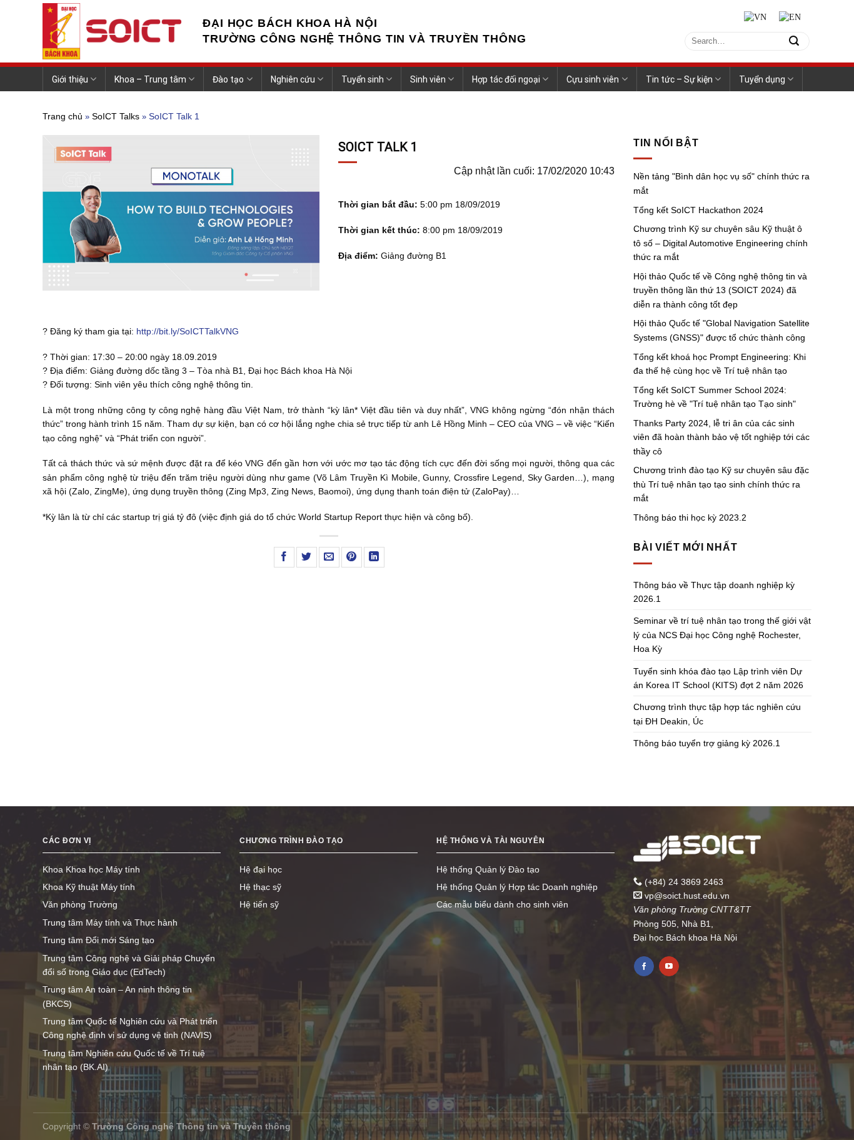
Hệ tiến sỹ (259, 904)
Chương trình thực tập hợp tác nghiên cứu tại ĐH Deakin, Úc (717, 714)
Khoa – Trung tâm (150, 79)
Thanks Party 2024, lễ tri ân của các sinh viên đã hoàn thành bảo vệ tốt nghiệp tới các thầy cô (721, 437)
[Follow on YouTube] (669, 966)
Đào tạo (228, 79)
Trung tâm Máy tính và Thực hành (110, 923)
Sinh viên (428, 79)
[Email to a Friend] (329, 557)
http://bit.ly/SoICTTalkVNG (187, 331)
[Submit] (794, 41)
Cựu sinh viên (592, 79)
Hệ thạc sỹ (260, 887)
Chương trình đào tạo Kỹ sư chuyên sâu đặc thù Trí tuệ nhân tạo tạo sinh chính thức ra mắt (721, 484)
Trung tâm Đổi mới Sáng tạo (98, 940)
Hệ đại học (260, 869)
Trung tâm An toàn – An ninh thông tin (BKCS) (117, 996)
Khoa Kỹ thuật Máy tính (89, 887)
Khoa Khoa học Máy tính (91, 869)
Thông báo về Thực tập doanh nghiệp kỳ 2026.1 (714, 592)
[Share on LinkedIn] (374, 557)
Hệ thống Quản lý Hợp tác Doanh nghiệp (517, 887)
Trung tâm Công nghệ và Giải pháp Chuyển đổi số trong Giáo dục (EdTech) (129, 965)
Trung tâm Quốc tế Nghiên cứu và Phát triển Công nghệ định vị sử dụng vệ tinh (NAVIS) (130, 1028)
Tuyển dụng (762, 79)
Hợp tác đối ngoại (506, 79)
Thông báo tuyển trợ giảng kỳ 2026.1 (706, 743)
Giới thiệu (70, 79)
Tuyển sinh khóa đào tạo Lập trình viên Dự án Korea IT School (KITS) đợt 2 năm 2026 (718, 678)
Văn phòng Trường (80, 904)
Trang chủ (63, 116)
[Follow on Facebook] (644, 966)
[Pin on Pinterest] (351, 557)
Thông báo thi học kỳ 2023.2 (689, 517)
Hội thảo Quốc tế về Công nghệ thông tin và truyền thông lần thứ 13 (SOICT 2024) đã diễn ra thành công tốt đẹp (720, 290)
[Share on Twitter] (306, 557)
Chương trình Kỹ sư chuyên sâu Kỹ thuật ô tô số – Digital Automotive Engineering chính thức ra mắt (720, 243)
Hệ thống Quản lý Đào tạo (488, 869)
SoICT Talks (115, 116)
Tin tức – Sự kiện (679, 79)
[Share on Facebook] (284, 557)
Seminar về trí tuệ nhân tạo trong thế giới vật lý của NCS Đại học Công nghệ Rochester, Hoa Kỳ (722, 635)
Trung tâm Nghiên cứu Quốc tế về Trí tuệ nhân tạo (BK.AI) (124, 1060)
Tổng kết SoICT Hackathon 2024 (698, 210)
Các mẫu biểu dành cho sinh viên (502, 904)
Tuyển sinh (362, 79)
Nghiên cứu (293, 79)
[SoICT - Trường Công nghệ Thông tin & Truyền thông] (113, 31)
